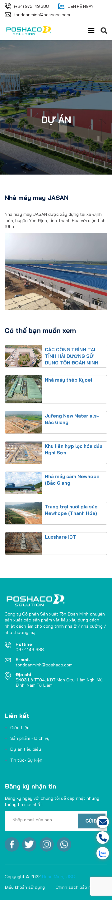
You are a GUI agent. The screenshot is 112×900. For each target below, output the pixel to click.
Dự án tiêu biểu (25, 749)
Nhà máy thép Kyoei (68, 380)
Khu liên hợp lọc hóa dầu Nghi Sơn (73, 449)
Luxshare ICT (60, 537)
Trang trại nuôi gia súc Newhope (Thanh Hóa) (71, 510)
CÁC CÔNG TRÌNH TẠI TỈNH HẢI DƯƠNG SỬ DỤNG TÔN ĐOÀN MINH (71, 356)
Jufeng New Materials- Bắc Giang (72, 419)
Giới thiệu (20, 727)
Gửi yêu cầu (79, 822)
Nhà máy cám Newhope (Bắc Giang (72, 479)
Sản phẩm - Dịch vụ (29, 738)
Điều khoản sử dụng (25, 887)
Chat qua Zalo (79, 853)
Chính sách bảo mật (76, 887)
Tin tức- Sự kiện (26, 760)
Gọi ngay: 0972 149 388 (79, 837)
